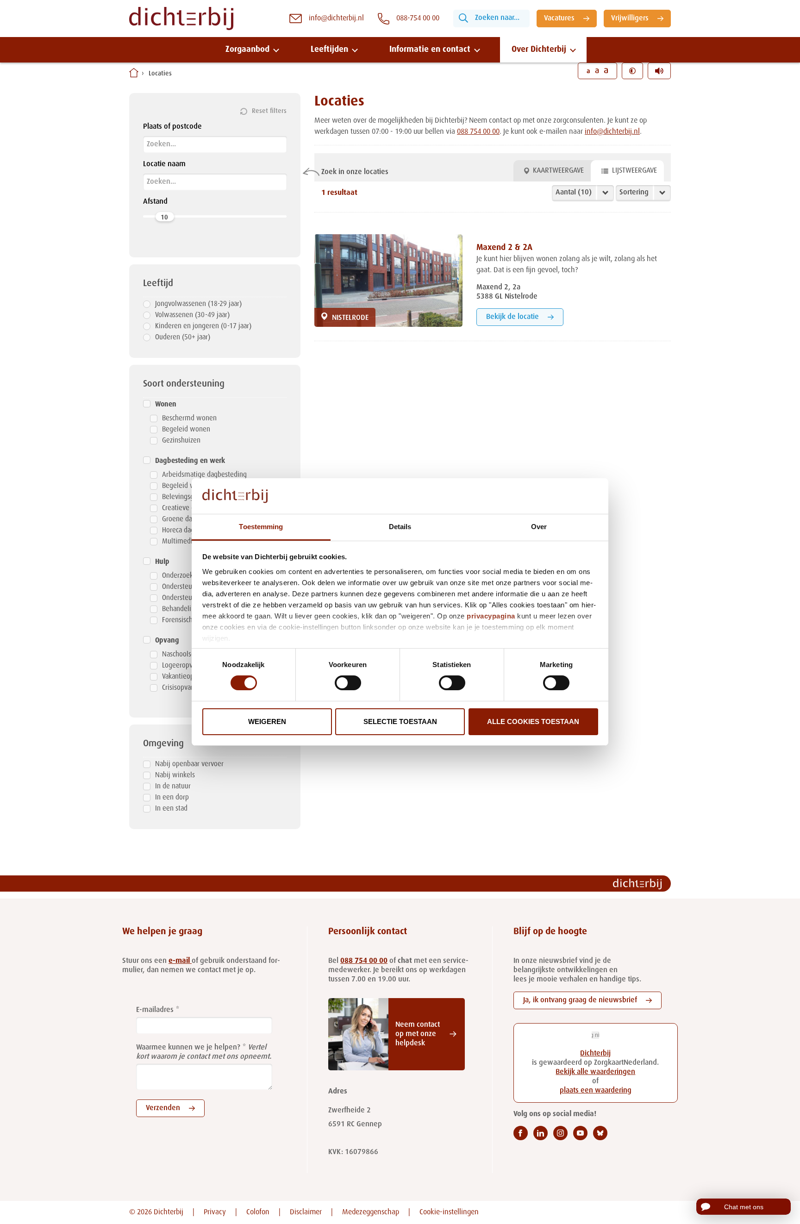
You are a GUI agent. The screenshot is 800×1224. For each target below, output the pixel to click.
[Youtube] (580, 1133)
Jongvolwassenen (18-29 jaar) (198, 303)
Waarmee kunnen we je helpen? (188, 1047)
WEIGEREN (267, 721)
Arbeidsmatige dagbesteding (204, 474)
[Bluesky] (600, 1133)
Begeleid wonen (186, 429)
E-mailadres (155, 1010)
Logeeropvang (182, 665)
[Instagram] (560, 1133)
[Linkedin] (540, 1133)
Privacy (215, 1212)
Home (133, 72)
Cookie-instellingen (449, 1212)
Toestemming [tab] (261, 527)
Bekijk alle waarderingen (595, 1072)
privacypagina (491, 616)
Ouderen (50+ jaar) (182, 337)
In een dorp (172, 797)
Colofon (257, 1212)
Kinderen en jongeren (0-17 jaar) (203, 326)
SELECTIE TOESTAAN (400, 721)
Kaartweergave (558, 171)
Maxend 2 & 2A (504, 248)
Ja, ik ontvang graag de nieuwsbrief (580, 1000)
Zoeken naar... (497, 18)
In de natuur (173, 786)
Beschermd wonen (189, 418)
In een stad (171, 808)
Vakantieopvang (185, 676)
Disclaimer (306, 1212)
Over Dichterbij (539, 49)
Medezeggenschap (370, 1212)
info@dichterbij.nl (612, 132)
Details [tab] (400, 527)
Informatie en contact (429, 49)
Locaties (160, 73)
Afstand (155, 202)
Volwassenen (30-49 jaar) (192, 315)
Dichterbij (595, 1053)
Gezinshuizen (181, 440)
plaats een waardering (595, 1090)
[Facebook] (520, 1133)
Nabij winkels (175, 775)
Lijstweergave (634, 171)
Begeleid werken (187, 485)
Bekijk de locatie (512, 317)
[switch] (348, 682)
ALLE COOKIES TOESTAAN (533, 721)
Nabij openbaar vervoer (189, 764)
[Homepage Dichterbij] (181, 18)
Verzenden (163, 1108)
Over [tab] (539, 527)
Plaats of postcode (172, 127)
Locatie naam (164, 164)
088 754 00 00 (478, 132)
